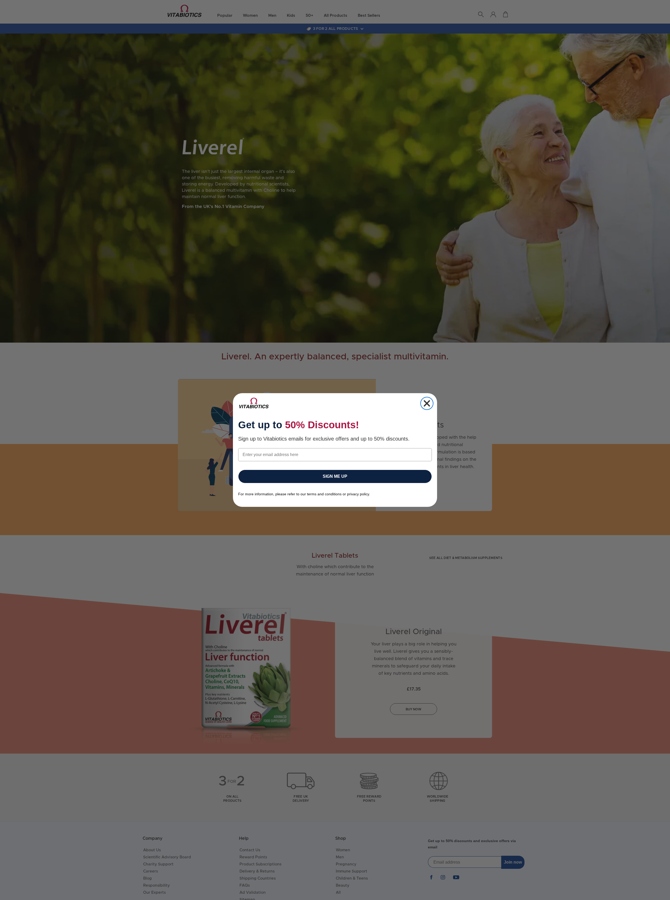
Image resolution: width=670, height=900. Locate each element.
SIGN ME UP (335, 476)
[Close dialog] (427, 403)
